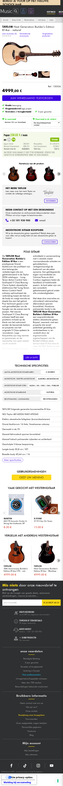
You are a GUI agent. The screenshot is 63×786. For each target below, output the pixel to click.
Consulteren (50, 242)
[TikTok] (25, 766)
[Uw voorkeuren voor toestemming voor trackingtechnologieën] (58, 781)
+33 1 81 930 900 (34, 631)
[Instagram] (38, 766)
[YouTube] (51, 766)
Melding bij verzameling (17, 782)
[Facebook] (11, 766)
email (42, 220)
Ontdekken (51, 201)
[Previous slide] (4, 174)
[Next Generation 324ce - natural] (31, 174)
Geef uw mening (31, 477)
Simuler (55, 139)
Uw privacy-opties (22, 777)
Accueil (5, 20)
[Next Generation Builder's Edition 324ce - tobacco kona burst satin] (49, 174)
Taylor (51, 20)
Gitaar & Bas (16, 20)
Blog (32, 735)
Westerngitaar (29, 20)
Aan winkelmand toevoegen (31, 98)
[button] (19, 74)
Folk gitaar (42, 20)
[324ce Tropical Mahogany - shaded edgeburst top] (13, 174)
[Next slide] (59, 174)
